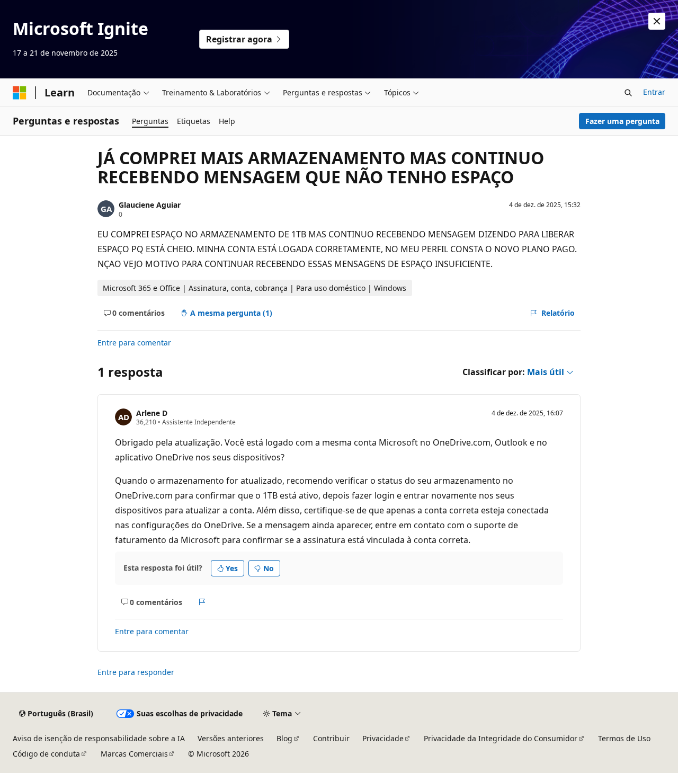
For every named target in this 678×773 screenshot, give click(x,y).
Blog (284, 738)
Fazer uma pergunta (622, 121)
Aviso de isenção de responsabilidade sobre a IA (99, 738)
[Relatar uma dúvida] (202, 601)
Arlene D (151, 413)
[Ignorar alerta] (656, 21)
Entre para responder (135, 672)
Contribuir (331, 738)
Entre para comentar (134, 342)
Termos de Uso (624, 738)
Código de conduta (46, 754)
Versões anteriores (231, 738)
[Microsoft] (19, 93)
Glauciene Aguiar (150, 205)
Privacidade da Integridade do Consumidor (500, 738)
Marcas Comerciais (134, 754)
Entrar (654, 92)
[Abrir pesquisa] (628, 92)
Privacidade (383, 738)
